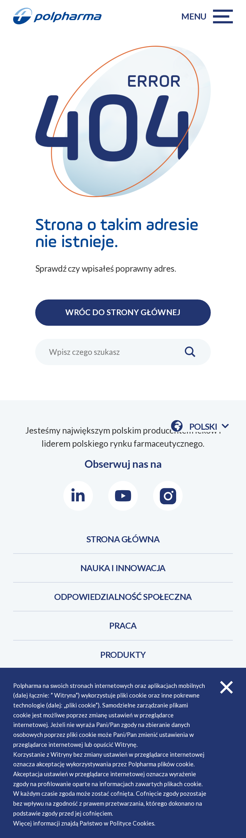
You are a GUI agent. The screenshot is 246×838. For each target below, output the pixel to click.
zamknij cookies (226, 687)
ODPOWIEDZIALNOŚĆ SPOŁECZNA (123, 597)
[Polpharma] (61, 16)
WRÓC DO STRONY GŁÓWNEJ (122, 312)
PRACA (123, 625)
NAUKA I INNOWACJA (123, 568)
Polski (209, 426)
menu (194, 16)
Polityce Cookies (132, 823)
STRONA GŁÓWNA (123, 539)
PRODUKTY (123, 655)
